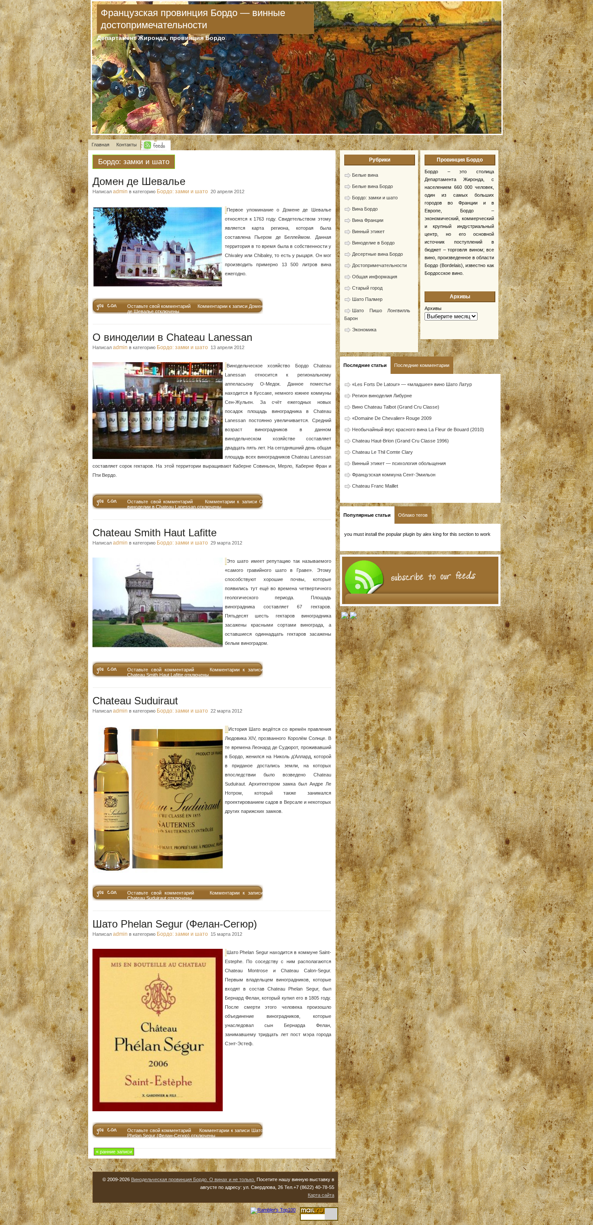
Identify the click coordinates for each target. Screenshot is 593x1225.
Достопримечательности (379, 265)
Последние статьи (365, 365)
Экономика (364, 329)
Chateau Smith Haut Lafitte (154, 532)
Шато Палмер (367, 299)
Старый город (367, 288)
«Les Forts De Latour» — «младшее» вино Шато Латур (412, 384)
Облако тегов (413, 515)
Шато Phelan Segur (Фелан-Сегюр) (174, 924)
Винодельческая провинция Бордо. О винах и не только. (193, 1179)
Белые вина (365, 175)
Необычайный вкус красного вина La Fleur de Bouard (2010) (418, 429)
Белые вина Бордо (372, 186)
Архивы (433, 308)
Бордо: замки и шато (182, 191)
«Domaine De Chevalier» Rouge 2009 (392, 418)
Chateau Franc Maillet (375, 486)
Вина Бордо (365, 208)
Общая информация (374, 276)
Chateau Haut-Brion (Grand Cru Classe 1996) (400, 440)
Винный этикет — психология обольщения (399, 463)
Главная (100, 144)
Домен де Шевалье (138, 181)
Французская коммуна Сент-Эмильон (393, 474)
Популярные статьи (367, 515)
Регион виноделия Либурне (382, 395)
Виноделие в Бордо (373, 242)
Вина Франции (367, 220)
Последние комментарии (421, 365)
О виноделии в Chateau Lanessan (172, 337)
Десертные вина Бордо (377, 254)
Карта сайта (321, 1195)
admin (120, 191)
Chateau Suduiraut (135, 701)
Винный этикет (368, 231)
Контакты (126, 144)
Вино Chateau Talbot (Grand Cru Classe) (395, 406)
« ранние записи (114, 1151)
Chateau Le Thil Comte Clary (382, 452)
